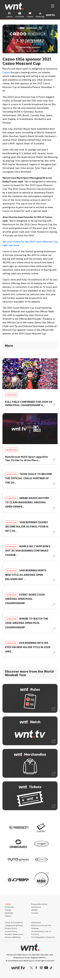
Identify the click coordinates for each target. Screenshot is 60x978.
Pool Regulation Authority (43, 937)
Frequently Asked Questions (39, 905)
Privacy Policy (11, 928)
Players (8, 915)
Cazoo (6, 72)
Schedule (9, 907)
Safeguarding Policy (14, 925)
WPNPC (34, 910)
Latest (8, 904)
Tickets (8, 910)
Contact (34, 912)
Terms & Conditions (14, 922)
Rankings (9, 912)
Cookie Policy (11, 931)
